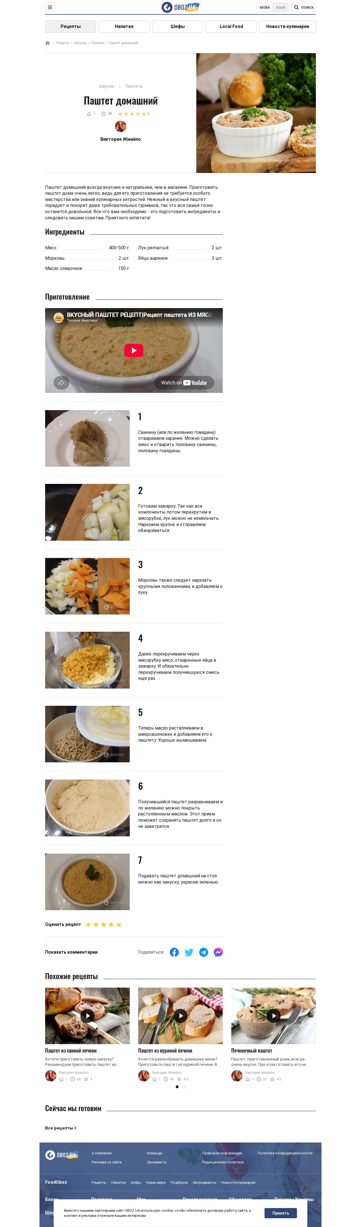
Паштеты (98, 43)
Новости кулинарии (287, 26)
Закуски (80, 43)
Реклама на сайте (107, 1162)
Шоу (50, 1212)
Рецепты (71, 26)
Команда (154, 1153)
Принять (280, 1213)
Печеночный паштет (251, 1050)
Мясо (50, 247)
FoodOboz (56, 1182)
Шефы (178, 26)
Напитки (124, 26)
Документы (157, 1162)
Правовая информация (222, 1153)
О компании (102, 1153)
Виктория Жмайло (74, 1073)
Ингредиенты (204, 1182)
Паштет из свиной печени (71, 1050)
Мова (265, 8)
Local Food (231, 26)
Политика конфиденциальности (284, 1153)
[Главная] (47, 43)
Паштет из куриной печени (165, 1050)
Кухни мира (156, 1182)
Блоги (51, 1199)
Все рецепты (59, 1128)
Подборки (179, 1182)
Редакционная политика (223, 1162)
